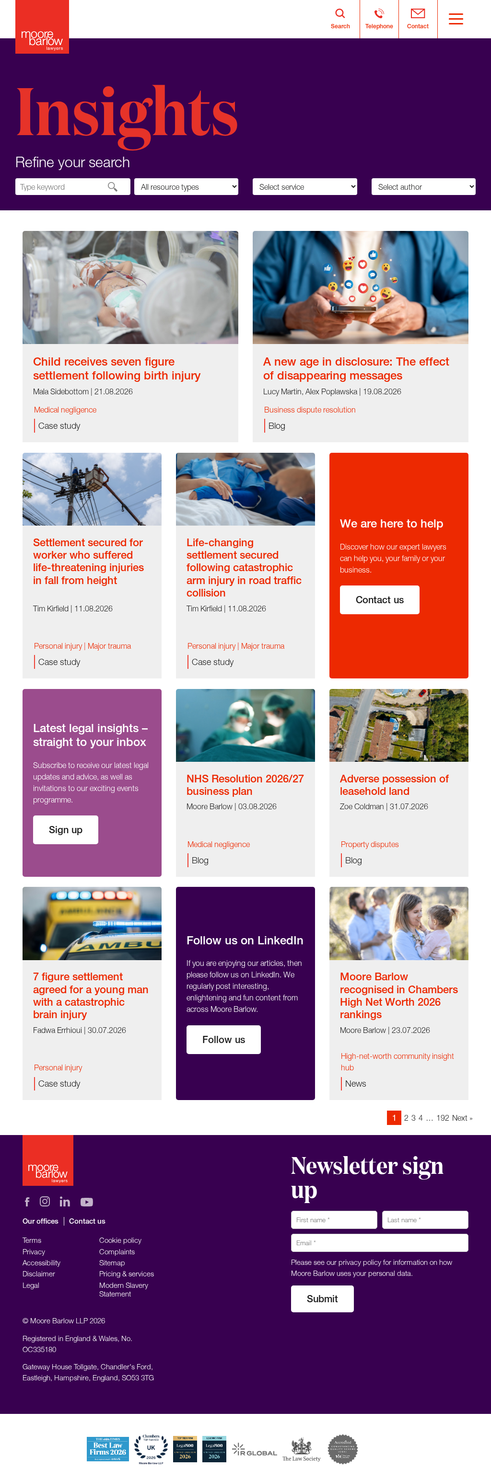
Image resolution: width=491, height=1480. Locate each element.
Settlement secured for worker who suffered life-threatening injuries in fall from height (88, 561)
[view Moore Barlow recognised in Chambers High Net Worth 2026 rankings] (398, 922)
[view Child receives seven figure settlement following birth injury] (130, 286)
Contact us (380, 599)
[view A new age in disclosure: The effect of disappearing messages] (360, 286)
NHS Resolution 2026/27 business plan (245, 784)
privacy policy (360, 1262)
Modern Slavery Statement (123, 1289)
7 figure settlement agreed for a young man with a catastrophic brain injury (91, 995)
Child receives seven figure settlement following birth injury (116, 368)
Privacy (34, 1251)
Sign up (65, 829)
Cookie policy (120, 1240)
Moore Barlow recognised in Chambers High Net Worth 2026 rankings (399, 995)
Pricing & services (126, 1273)
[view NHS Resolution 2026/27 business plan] (245, 724)
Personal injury (58, 646)
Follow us (223, 1039)
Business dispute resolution (310, 409)
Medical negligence (65, 409)
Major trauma (109, 646)
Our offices (40, 1221)
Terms (32, 1240)
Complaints (117, 1251)
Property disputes (370, 844)
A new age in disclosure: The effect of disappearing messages (356, 368)
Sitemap (112, 1262)
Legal (31, 1285)
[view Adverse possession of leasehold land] (398, 724)
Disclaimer (39, 1273)
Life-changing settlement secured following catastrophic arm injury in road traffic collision (244, 567)
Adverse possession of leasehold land (394, 784)
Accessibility (41, 1262)
